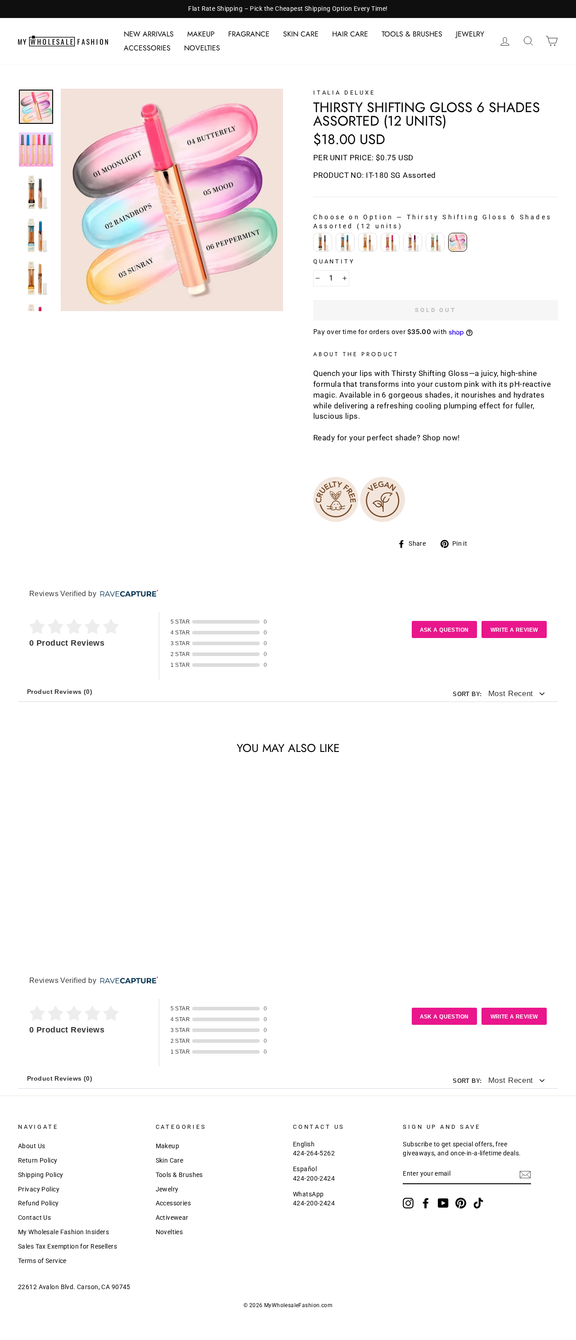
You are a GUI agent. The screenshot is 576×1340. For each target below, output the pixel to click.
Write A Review (514, 630)
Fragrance (249, 34)
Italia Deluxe (344, 92)
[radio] (322, 242)
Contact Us (34, 1218)
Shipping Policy (40, 1175)
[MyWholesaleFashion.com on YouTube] (443, 1203)
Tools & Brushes (412, 34)
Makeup (201, 34)
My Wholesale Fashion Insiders (63, 1232)
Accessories (147, 48)
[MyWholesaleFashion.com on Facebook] (425, 1203)
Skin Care (301, 34)
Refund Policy (38, 1203)
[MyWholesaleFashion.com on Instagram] (408, 1203)
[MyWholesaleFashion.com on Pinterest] (460, 1203)
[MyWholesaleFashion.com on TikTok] (478, 1203)
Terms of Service (42, 1261)
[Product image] (172, 200)
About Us (31, 1146)
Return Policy (38, 1160)
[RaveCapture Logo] (127, 594)
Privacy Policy (38, 1189)
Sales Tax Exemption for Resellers (67, 1246)
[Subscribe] (525, 1174)
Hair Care (350, 34)
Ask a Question (444, 630)
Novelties (202, 48)
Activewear (172, 1218)
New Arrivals (149, 34)
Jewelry (470, 34)
